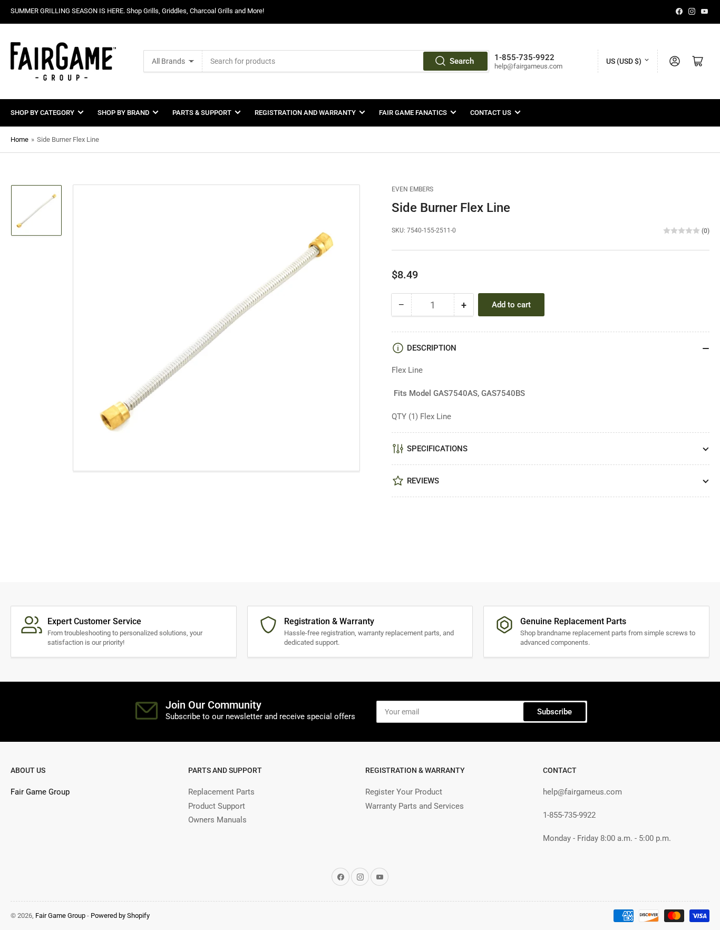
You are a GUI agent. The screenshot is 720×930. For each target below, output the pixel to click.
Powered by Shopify (120, 915)
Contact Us (490, 113)
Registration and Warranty (305, 113)
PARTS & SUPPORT (201, 113)
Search (462, 61)
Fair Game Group (40, 792)
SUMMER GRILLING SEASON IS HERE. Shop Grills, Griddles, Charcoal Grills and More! (137, 11)
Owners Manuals (217, 820)
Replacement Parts (221, 792)
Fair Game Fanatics (413, 113)
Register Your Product (403, 792)
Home (19, 139)
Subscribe (554, 711)
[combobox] (345, 61)
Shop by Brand (123, 113)
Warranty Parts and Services (414, 806)
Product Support (216, 806)
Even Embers (412, 189)
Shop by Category (42, 113)
